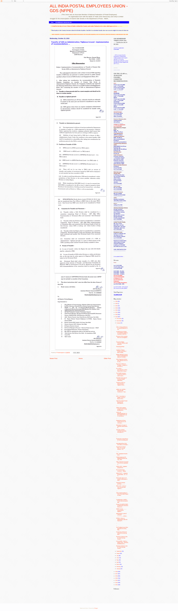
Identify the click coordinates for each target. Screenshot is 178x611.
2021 (116, 312)
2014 (116, 580)
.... (116, 394)
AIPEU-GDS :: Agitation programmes (121, 467)
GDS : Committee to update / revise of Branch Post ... (121, 397)
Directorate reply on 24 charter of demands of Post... (121, 479)
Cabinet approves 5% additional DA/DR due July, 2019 (121, 458)
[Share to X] (76, 352)
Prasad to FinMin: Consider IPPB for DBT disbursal (122, 343)
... (116, 324)
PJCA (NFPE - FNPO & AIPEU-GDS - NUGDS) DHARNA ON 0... (122, 542)
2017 (116, 573)
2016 (116, 576)
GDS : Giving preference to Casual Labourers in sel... (122, 328)
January (118, 568)
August (118, 553)
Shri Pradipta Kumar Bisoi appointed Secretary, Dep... (122, 528)
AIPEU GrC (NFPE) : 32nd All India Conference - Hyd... (121, 390)
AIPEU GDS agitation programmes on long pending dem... (121, 409)
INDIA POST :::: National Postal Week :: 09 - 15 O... (121, 474)
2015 (116, 578)
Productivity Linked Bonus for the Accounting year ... (122, 440)
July (118, 555)
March (118, 564)
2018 (116, 571)
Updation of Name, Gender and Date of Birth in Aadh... (121, 351)
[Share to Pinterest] (79, 352)
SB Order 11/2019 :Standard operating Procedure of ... (121, 431)
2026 (116, 301)
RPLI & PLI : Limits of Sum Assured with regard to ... (121, 487)
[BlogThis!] (75, 352)
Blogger (96, 608)
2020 (116, 314)
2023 (116, 308)
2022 (116, 310)
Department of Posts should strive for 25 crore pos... (121, 421)
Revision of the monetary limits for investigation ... (122, 337)
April (118, 562)
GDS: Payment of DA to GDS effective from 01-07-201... (122, 360)
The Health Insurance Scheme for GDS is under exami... (121, 374)
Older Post (107, 358)
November (119, 320)
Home (52, 22)
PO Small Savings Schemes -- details (121, 470)
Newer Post (53, 358)
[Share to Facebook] (77, 352)
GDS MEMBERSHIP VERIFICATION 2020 (63, 22)
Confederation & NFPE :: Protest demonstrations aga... (122, 501)
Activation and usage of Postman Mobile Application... (121, 379)
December (119, 318)
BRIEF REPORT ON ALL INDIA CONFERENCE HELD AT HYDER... (122, 356)
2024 (116, 305)
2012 (116, 584)
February (119, 566)
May (118, 560)
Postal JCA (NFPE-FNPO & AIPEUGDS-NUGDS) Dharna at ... (122, 505)
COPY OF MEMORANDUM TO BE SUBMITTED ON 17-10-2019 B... (121, 414)
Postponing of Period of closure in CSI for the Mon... (121, 533)
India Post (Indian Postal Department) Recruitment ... (121, 402)
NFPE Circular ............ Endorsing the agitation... (121, 510)
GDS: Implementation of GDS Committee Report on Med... (122, 494)
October (118, 323)
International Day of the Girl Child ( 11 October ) (122, 444)
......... (117, 451)
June (118, 557)
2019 (116, 316)
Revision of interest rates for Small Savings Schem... (122, 538)
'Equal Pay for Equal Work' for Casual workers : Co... (120, 448)
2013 (116, 582)
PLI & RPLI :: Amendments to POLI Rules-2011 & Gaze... (121, 370)
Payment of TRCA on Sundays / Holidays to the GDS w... (121, 365)
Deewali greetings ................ (120, 347)
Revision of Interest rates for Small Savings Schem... (122, 547)
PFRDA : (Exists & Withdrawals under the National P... (121, 519)
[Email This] (73, 352)
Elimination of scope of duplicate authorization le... (121, 426)
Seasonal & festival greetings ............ (120, 483)
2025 (116, 303)
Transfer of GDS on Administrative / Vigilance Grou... (120, 384)
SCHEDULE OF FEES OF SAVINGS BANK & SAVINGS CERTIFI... (122, 333)
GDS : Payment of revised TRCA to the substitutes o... (122, 463)
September (119, 551)
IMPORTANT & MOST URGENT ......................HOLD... (121, 515)
